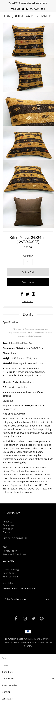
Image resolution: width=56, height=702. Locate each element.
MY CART (37, 9)
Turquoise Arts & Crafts (28, 16)
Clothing (6, 691)
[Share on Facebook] (22, 294)
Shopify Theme (11, 642)
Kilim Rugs (8, 572)
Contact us (27, 301)
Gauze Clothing (11, 569)
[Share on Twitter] (27, 294)
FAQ (5, 547)
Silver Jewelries (9, 685)
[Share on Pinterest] (33, 294)
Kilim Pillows (8, 678)
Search (6, 532)
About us (7, 521)
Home (5, 665)
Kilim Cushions (10, 576)
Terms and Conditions (14, 554)
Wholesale (8, 528)
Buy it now (28, 282)
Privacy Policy (10, 550)
